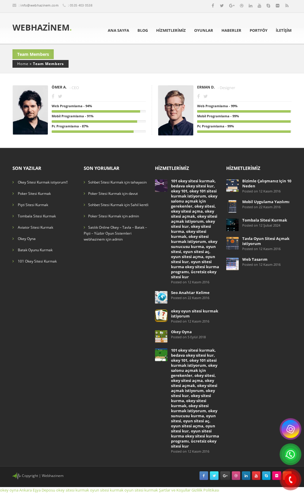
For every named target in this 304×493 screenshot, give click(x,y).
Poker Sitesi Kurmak (34, 193)
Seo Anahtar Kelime (190, 292)
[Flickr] (277, 5)
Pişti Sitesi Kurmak (33, 204)
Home (22, 63)
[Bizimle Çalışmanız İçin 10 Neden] (232, 185)
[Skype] (268, 5)
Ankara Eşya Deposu (37, 490)
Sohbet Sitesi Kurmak (105, 182)
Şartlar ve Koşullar (175, 490)
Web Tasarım (254, 259)
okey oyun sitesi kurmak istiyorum (194, 313)
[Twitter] (222, 5)
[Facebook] (212, 5)
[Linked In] (250, 5)
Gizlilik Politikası (205, 490)
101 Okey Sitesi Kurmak (37, 261)
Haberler (231, 30)
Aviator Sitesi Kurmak (35, 227)
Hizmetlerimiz (171, 30)
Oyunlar (203, 30)
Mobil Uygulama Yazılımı (265, 201)
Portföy (258, 30)
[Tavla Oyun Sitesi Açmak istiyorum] (232, 242)
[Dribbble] (241, 5)
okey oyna (9, 490)
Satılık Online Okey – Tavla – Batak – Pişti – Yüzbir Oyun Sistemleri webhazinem (115, 233)
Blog (142, 30)
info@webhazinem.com (39, 5)
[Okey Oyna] (161, 336)
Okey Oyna (27, 238)
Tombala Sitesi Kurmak (37, 216)
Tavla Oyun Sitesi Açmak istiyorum (265, 241)
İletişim (284, 30)
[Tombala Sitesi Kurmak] (232, 224)
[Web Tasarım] (232, 263)
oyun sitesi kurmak (107, 490)
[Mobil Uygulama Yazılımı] (232, 205)
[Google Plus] (232, 5)
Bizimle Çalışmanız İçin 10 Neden (266, 183)
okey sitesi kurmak (72, 490)
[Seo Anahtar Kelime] (161, 296)
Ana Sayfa (118, 30)
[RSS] (287, 5)
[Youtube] (259, 5)
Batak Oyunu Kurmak (35, 249)
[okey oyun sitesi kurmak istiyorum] (161, 315)
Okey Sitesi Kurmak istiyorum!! (43, 182)
